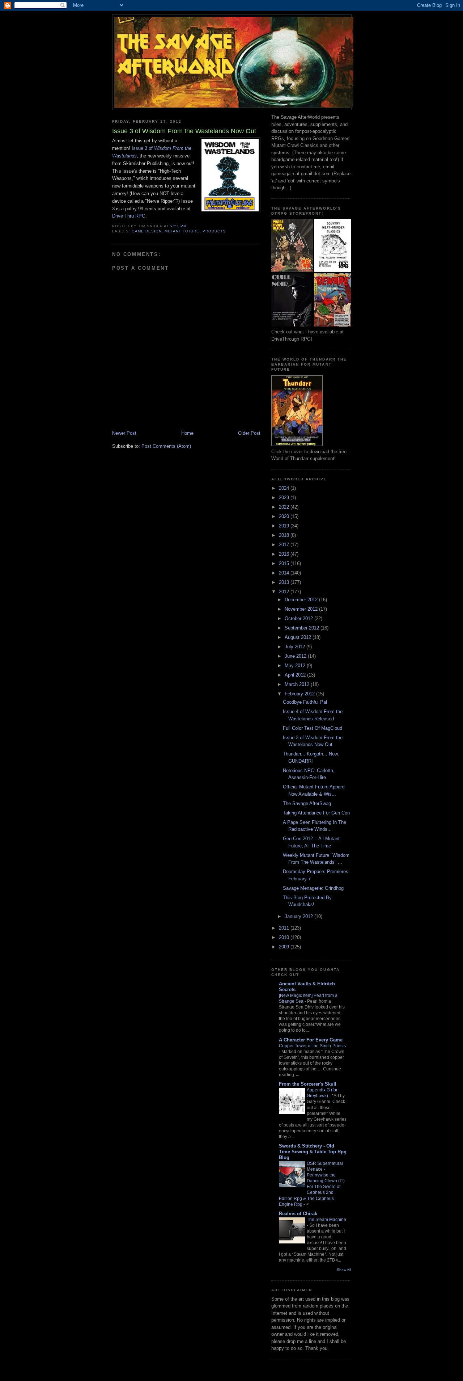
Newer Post (124, 433)
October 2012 (299, 618)
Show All (344, 1270)
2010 (284, 937)
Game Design (147, 231)
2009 (284, 947)
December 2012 (302, 599)
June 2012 (296, 656)
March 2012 (298, 684)
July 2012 (295, 646)
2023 (284, 497)
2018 (284, 535)
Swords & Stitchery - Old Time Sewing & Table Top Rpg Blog (313, 1151)
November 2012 (302, 609)
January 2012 (299, 916)
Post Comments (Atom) (166, 446)
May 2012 (296, 665)
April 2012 (296, 675)
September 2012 (302, 628)
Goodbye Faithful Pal (305, 702)
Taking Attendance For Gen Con (316, 813)
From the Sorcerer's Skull (307, 1084)
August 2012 (299, 637)
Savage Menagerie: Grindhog (313, 888)
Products (214, 231)
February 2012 (300, 693)
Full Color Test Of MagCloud (312, 728)
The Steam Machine (326, 1219)
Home (187, 433)
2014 (284, 573)
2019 (284, 526)
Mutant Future (182, 231)
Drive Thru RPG (128, 216)
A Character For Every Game (311, 1040)
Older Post (249, 433)
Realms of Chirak (298, 1213)
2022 (284, 507)
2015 (284, 563)
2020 (284, 516)
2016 (284, 554)
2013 (284, 582)
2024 (284, 488)
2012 (284, 591)
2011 (284, 928)
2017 (284, 544)
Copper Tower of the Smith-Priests (312, 1045)
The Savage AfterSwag (307, 803)
